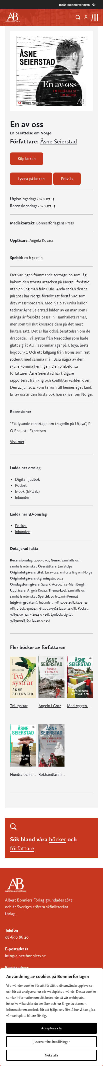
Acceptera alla (51, 1028)
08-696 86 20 (16, 937)
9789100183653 (20, 620)
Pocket (21, 485)
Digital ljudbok (27, 479)
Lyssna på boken (31, 178)
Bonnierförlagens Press (55, 223)
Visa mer (17, 441)
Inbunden (22, 497)
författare (22, 848)
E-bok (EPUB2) (27, 491)
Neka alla (51, 1055)
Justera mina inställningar (52, 1042)
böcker (57, 839)
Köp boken (27, 158)
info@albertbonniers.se (25, 955)
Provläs (67, 178)
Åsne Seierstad (58, 141)
